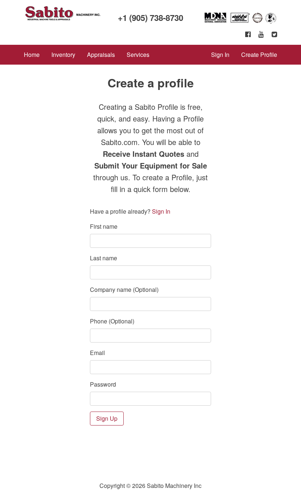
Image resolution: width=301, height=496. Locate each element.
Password (103, 384)
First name (103, 226)
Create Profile (259, 54)
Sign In (220, 54)
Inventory (63, 54)
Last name (103, 258)
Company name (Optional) (124, 289)
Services (138, 54)
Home (32, 54)
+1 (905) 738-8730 (150, 17)
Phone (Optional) (112, 321)
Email (97, 352)
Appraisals (101, 54)
